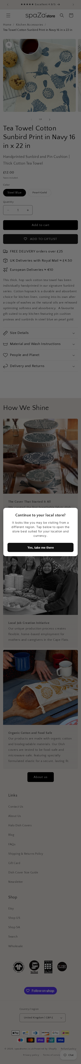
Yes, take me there (40, 547)
